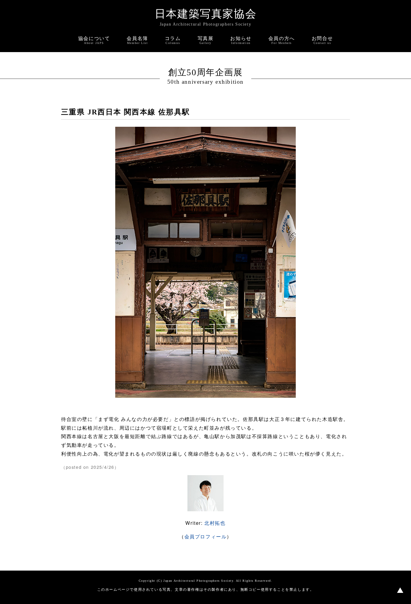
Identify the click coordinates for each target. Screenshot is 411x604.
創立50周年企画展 (205, 72)
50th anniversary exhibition (205, 82)
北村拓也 (214, 522)
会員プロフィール (205, 536)
